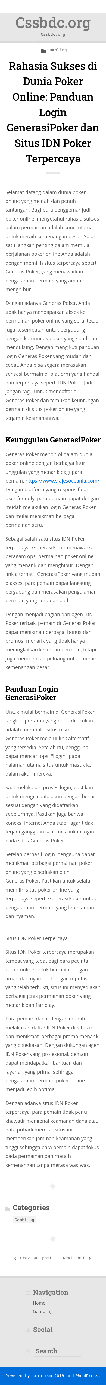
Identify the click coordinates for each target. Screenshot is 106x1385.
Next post (74, 1258)
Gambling (57, 50)
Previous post (36, 1258)
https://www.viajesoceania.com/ (62, 480)
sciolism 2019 (48, 1376)
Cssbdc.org (53, 22)
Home (39, 1303)
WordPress (87, 1376)
